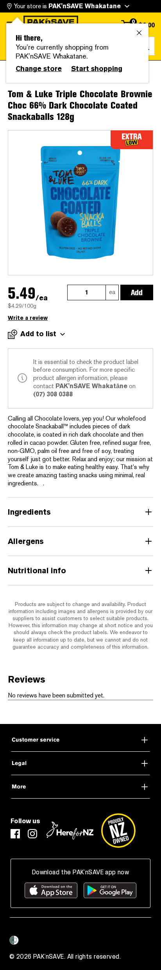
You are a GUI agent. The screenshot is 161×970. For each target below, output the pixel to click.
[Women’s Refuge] (14, 940)
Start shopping (96, 68)
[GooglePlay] (110, 890)
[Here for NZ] (70, 831)
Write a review (28, 318)
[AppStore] (51, 890)
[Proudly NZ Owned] (118, 830)
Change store (39, 68)
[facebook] (15, 833)
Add (137, 292)
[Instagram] (32, 833)
